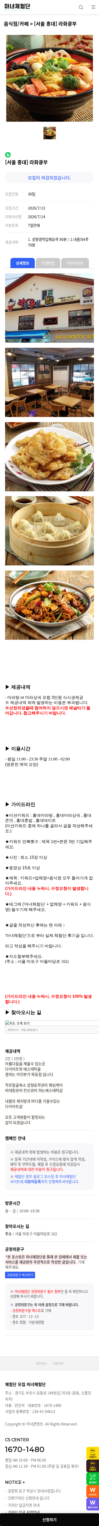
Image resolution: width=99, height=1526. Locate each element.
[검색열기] (81, 7)
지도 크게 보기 (29, 1029)
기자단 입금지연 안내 (24, 1505)
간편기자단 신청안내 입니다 (29, 1498)
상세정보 (22, 263)
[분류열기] (93, 7)
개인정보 (41, 1363)
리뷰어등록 (75, 263)
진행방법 (48, 263)
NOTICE (15, 1482)
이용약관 (58, 1363)
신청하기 (49, 1519)
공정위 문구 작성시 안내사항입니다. (34, 1491)
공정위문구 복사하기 (20, 1275)
